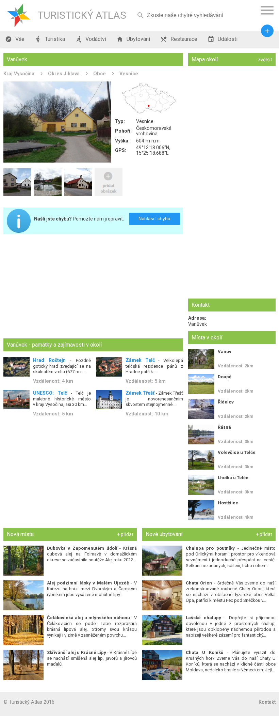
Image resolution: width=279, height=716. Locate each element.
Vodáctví (90, 39)
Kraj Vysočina (18, 73)
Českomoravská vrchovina (153, 130)
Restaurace (178, 39)
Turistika (50, 39)
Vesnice (128, 73)
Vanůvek (197, 324)
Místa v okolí (207, 337)
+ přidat (125, 534)
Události (222, 39)
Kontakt (267, 702)
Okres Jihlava (64, 73)
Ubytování (133, 39)
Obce (99, 73)
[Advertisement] (93, 287)
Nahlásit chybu (154, 218)
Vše (14, 39)
